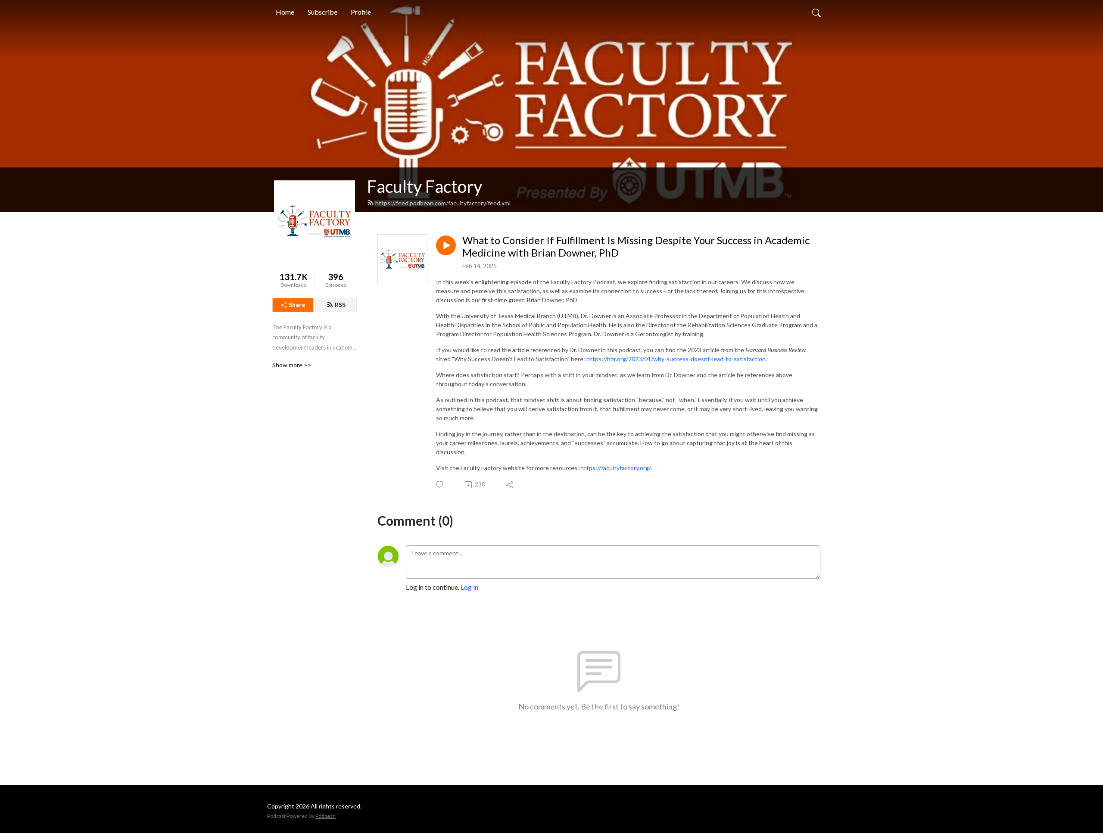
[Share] (510, 484)
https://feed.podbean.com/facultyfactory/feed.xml (443, 203)
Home (285, 12)
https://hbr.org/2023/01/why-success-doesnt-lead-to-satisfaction (676, 358)
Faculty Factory (424, 186)
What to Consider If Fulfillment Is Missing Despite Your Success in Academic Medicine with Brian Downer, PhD (636, 246)
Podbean (325, 816)
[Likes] (440, 484)
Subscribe (322, 12)
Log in (469, 587)
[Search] (816, 12)
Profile (361, 12)
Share (297, 304)
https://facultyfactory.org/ (615, 467)
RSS (340, 304)
